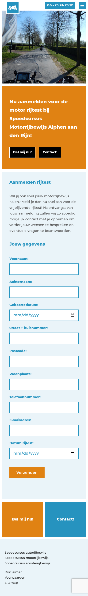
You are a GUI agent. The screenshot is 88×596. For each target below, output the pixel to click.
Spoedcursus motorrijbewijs (27, 558)
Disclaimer (13, 572)
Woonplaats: (20, 374)
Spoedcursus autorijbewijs (25, 552)
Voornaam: (18, 259)
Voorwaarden (15, 577)
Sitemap (11, 582)
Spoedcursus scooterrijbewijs (27, 563)
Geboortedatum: (23, 305)
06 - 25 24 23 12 (60, 5)
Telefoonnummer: (25, 397)
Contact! (65, 519)
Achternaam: (20, 282)
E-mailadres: (20, 420)
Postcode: (18, 351)
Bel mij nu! (22, 519)
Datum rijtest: (21, 443)
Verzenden (27, 472)
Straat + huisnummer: (28, 328)
